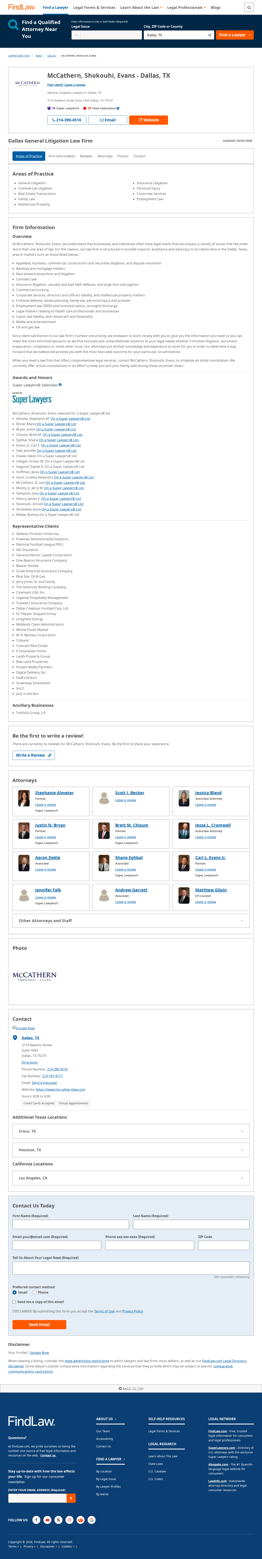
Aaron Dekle (47, 857)
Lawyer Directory (19, 55)
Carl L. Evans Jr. (210, 857)
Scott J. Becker (129, 792)
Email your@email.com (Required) (40, 1237)
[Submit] (71, 1498)
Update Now (39, 1352)
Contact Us (103, 1446)
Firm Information (62, 156)
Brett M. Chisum (131, 825)
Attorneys (105, 156)
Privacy (29, 1546)
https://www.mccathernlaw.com (60, 1089)
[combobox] (106, 35)
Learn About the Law (162, 1456)
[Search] (249, 7)
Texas (38, 55)
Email (22, 1292)
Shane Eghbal (129, 857)
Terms (12, 1546)
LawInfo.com (217, 1481)
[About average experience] (117, 108)
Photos (123, 156)
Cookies (67, 1546)
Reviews (86, 156)
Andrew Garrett (131, 890)
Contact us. (48, 1455)
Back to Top (133, 1388)
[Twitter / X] (58, 1520)
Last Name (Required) (150, 1216)
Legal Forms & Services (164, 1431)
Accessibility (104, 1439)
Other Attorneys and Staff (45, 920)
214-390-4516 (57, 1069)
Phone (43, 1292)
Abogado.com (218, 1464)
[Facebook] (36, 1520)
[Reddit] (81, 1520)
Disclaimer (47, 1546)
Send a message (44, 1082)
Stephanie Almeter (54, 792)
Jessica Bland (208, 792)
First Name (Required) (30, 1216)
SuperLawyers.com (221, 1448)
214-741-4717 (52, 1076)
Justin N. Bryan (50, 825)
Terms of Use (104, 1311)
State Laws (155, 1464)
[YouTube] (47, 1520)
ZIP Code (205, 1237)
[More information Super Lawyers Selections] (60, 384)
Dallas (51, 55)
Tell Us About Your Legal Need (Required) (45, 1257)
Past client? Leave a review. (66, 85)
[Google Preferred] (92, 1520)
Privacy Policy (132, 1311)
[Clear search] (209, 35)
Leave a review (45, 804)
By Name (102, 1494)
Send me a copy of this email (40, 1302)
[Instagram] (69, 1520)
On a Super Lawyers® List (70, 418)
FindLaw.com (217, 1431)
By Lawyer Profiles (108, 1486)
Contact (139, 156)
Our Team (103, 1431)
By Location (104, 1471)
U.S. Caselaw (157, 1471)
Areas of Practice (29, 156)
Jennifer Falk (48, 890)
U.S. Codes (155, 1479)
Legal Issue (80, 26)
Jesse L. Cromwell (213, 825)
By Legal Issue (106, 1479)
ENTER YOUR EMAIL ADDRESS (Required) (36, 1490)
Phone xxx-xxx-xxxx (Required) (130, 1237)
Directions (30, 1062)
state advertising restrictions (87, 1361)
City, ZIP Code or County (163, 26)
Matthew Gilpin (211, 890)
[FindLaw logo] (23, 7)
